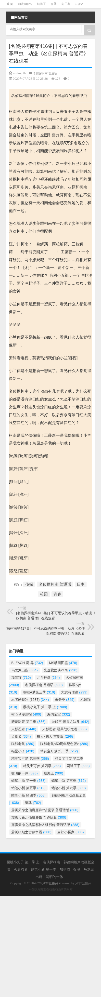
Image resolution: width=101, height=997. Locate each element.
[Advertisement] (50, 946)
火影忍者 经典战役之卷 (64, 729)
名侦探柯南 (51, 862)
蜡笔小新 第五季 (28, 788)
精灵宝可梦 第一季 (59, 751)
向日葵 (66, 4)
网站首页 (21, 17)
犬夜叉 (21, 736)
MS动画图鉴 (63, 663)
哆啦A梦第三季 (39, 692)
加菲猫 (21, 677)
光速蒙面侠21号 (60, 670)
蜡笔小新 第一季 (28, 781)
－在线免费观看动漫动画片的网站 (50, 889)
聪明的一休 (24, 773)
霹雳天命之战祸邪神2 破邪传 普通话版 (45, 825)
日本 (81, 584)
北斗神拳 (48, 677)
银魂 (33, 803)
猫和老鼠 (22, 744)
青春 (57, 594)
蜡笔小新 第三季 (68, 781)
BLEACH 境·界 (27, 663)
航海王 (41, 4)
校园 (44, 594)
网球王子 (78, 766)
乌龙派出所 (24, 670)
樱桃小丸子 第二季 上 (45, 707)
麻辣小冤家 (70, 832)
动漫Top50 (25, 4)
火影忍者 (23, 729)
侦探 (29, 584)
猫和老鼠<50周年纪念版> (64, 744)
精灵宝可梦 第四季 (42, 766)
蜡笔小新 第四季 (28, 795)
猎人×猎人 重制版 (55, 736)
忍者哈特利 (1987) (30, 700)
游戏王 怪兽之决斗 (70, 722)
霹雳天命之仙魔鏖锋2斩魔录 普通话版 (44, 810)
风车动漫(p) (83, 883)
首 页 (9, 4)
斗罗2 (79, 4)
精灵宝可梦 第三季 (30, 758)
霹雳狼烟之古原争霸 (31, 832)
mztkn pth (19, 73)
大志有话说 (74, 692)
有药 (54, 4)
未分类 (65, 700)
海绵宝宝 (58, 714)
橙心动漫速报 (26, 714)
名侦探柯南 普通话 (45, 73)
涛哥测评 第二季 (28, 722)
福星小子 (22, 751)
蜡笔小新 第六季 (68, 788)
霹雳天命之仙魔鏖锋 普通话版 (38, 817)
